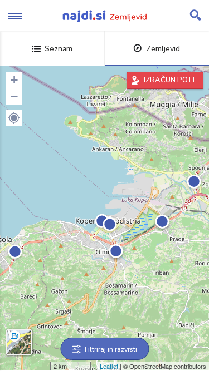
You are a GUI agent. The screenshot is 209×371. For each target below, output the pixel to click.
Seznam (58, 48)
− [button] (14, 96)
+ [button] (14, 80)
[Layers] (19, 342)
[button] (14, 118)
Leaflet (109, 366)
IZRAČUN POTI (169, 80)
